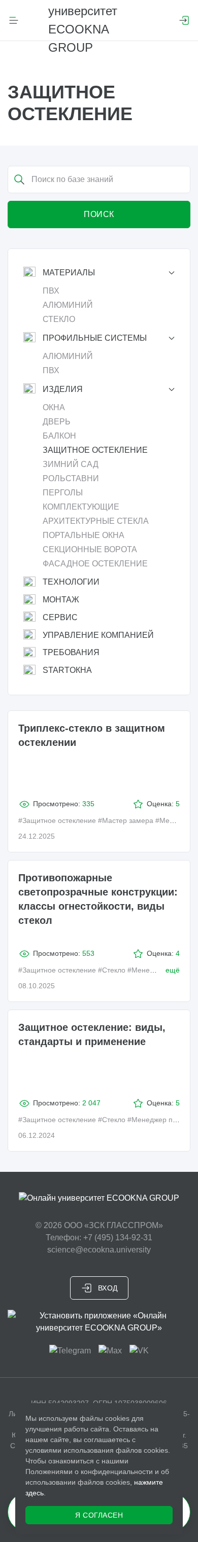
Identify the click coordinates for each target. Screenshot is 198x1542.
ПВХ (51, 290)
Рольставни (71, 478)
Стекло (59, 319)
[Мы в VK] (139, 1350)
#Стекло (111, 970)
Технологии (71, 582)
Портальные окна (83, 535)
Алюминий (68, 305)
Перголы (63, 492)
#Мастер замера (125, 820)
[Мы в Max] (110, 1350)
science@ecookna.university (99, 1249)
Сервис (60, 617)
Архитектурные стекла (96, 521)
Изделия (63, 389)
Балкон (59, 436)
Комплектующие (81, 507)
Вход (108, 1288)
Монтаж (61, 599)
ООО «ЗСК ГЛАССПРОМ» (113, 1225)
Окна (54, 407)
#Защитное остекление (57, 820)
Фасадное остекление (95, 563)
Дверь (57, 421)
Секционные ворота (90, 549)
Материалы (69, 272)
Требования (71, 652)
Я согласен (99, 1515)
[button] (14, 20)
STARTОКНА (67, 670)
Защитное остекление (95, 450)
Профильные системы (95, 338)
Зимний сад (70, 464)
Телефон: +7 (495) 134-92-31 (99, 1237)
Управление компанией (98, 635)
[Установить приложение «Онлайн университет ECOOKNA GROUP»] (99, 1322)
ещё (173, 970)
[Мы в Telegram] (70, 1350)
